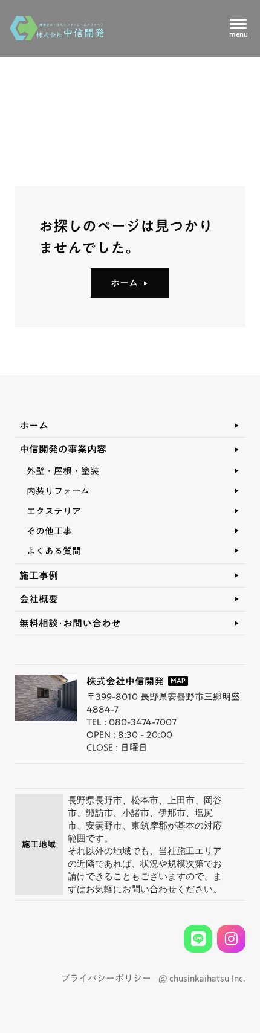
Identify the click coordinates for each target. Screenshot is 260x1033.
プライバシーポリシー (105, 978)
